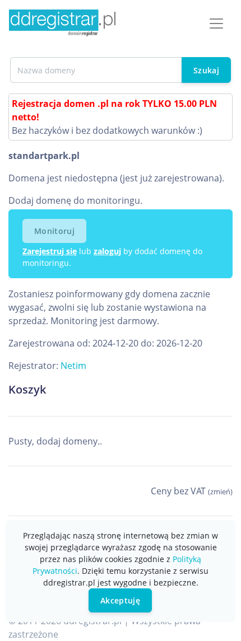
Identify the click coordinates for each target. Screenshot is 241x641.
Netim (73, 365)
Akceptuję (120, 600)
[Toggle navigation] (216, 23)
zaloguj (107, 251)
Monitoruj (54, 231)
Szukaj (206, 70)
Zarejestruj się (49, 251)
